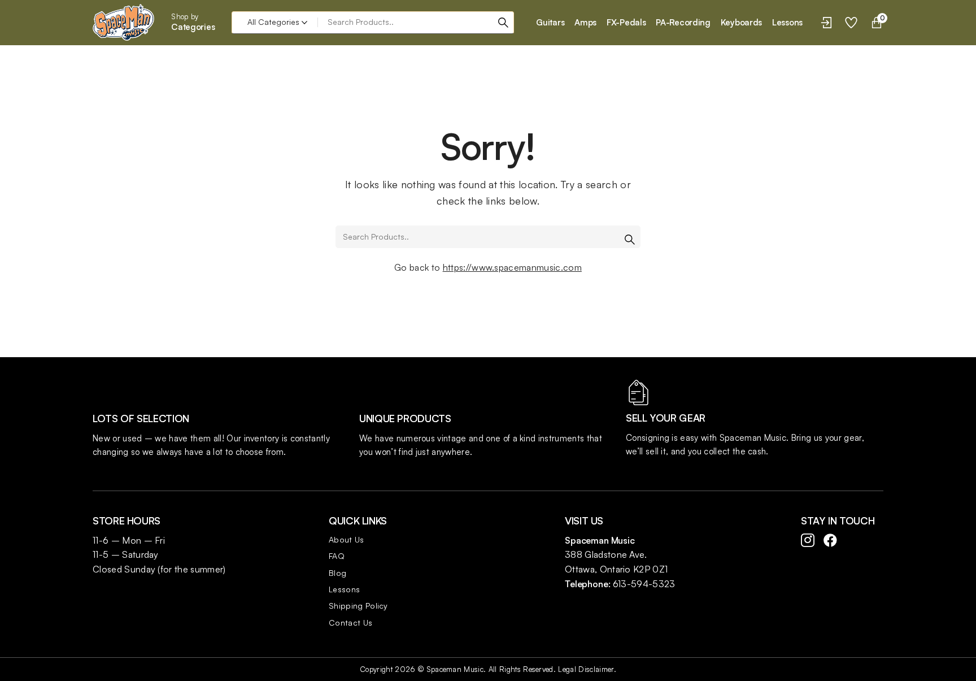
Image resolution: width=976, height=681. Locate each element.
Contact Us (350, 622)
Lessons (344, 589)
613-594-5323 (644, 583)
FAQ (337, 556)
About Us (346, 539)
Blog (337, 573)
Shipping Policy (358, 605)
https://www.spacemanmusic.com (512, 267)
